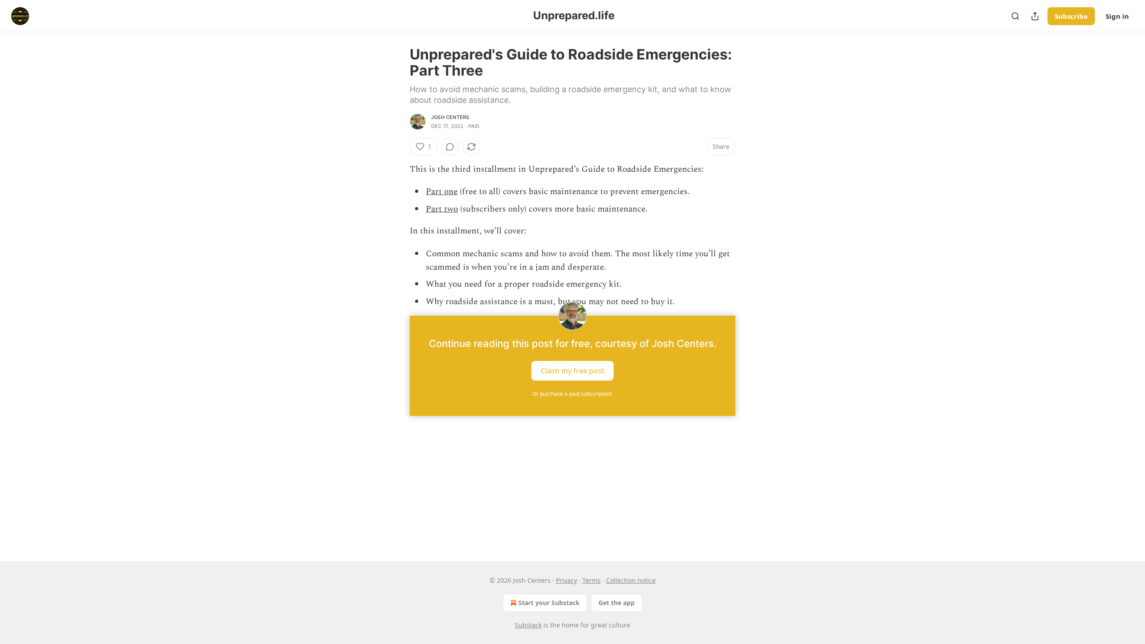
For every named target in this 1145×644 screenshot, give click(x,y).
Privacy (566, 580)
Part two (442, 209)
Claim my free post (572, 371)
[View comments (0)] (450, 147)
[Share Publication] (1035, 16)
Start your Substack (549, 602)
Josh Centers (450, 117)
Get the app (616, 602)
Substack (528, 625)
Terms (591, 580)
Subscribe (1071, 16)
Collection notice (631, 580)
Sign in (1117, 16)
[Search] (1015, 16)
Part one (442, 191)
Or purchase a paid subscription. (572, 394)
